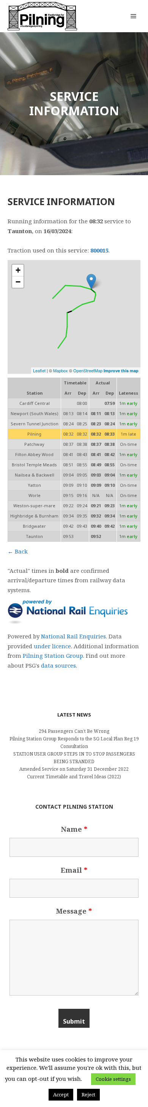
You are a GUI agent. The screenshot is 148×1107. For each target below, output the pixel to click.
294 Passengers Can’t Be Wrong (74, 731)
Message (74, 911)
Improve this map (121, 370)
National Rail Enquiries (73, 636)
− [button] (18, 282)
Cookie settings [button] (113, 1079)
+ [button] (18, 270)
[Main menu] (133, 16)
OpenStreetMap (87, 370)
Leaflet (39, 370)
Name (74, 829)
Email (74, 870)
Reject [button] (88, 1094)
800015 (99, 250)
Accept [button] (61, 1094)
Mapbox (60, 370)
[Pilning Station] (42, 16)
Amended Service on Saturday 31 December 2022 (74, 769)
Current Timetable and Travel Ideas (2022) (74, 776)
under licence (52, 646)
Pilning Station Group (53, 655)
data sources (58, 665)
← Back (18, 551)
